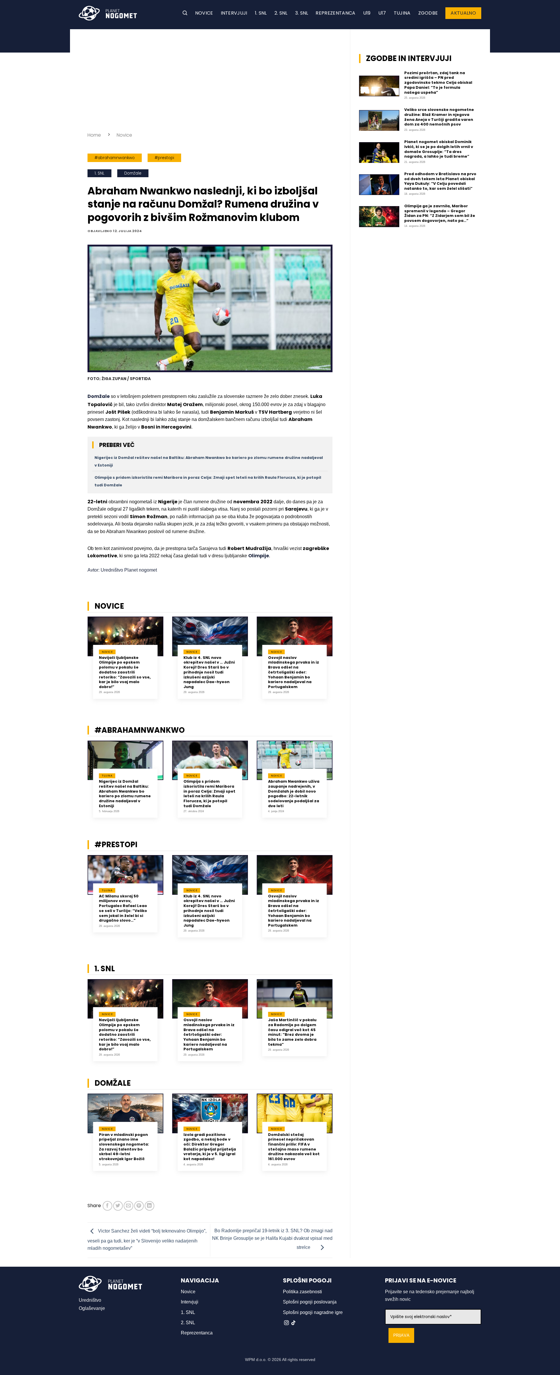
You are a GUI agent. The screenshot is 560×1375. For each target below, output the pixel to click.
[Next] (340, 662)
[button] (185, 13)
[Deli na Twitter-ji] (118, 1206)
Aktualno (463, 13)
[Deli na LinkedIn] (149, 1206)
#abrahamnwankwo (114, 158)
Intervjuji (234, 13)
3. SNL (301, 13)
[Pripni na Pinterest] (139, 1206)
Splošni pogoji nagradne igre (313, 1312)
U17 (382, 13)
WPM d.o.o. (256, 1359)
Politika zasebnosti (302, 1291)
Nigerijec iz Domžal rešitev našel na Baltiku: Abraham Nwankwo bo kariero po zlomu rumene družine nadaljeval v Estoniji (125, 793)
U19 (367, 13)
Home (94, 135)
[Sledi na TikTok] (293, 1323)
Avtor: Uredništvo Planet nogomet (122, 570)
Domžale (132, 173)
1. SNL (261, 13)
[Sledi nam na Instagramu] (286, 1323)
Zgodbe (428, 13)
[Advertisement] (210, 79)
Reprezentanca (335, 13)
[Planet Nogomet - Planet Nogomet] (108, 13)
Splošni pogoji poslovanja (310, 1301)
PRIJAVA (401, 1335)
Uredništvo (90, 1300)
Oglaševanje (92, 1308)
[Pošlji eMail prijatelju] (128, 1206)
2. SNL (281, 13)
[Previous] (80, 662)
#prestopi (164, 158)
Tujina (402, 13)
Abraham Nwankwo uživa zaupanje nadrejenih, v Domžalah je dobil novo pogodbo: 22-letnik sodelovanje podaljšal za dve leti (293, 793)
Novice (204, 13)
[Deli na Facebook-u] (107, 1206)
